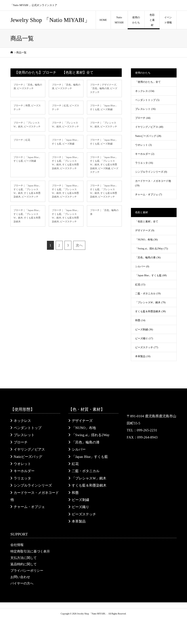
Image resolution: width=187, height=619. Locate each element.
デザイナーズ (82, 421)
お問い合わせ (20, 577)
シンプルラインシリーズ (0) (151, 171)
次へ (79, 245)
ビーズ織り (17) (144, 338)
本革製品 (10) (142, 356)
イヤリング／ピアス (29, 449)
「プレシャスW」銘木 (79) (150, 302)
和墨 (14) (140, 320)
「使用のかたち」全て (148, 82)
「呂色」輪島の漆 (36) (148, 257)
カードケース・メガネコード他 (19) (153, 183)
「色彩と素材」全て (146, 221)
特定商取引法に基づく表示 (30, 551)
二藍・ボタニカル (86, 471)
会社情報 (17, 545)
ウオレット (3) (143, 145)
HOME (103, 20)
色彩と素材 (152, 20)
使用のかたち (136, 20)
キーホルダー (24, 471)
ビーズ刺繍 (80, 500)
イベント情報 (168, 20)
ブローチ (21, 442)
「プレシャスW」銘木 (89, 478)
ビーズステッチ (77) (146, 347)
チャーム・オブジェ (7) (148, 194)
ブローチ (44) (142, 118)
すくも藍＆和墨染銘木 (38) (150, 311)
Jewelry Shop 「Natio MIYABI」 (50, 20)
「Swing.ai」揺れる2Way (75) (151, 248)
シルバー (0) (142, 266)
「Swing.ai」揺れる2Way (91, 435)
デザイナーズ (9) (144, 230)
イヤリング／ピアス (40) (149, 127)
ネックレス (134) (144, 91)
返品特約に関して (23, 564)
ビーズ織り (80, 507)
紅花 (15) (140, 284)
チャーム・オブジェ (29, 507)
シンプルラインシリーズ (33, 485)
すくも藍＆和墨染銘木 (89, 485)
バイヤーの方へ (21, 583)
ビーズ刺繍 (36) (144, 329)
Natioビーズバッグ (28, 457)
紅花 (75, 464)
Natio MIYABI (119, 20)
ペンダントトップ (27, 428)
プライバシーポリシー (26, 570)
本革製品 (79, 521)
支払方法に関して (23, 558)
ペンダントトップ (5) (147, 100)
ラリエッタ (22, 478)
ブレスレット (24, 435)
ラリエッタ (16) (144, 163)
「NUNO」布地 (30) (146, 239)
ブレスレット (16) (145, 109)
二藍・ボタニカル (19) (148, 293)
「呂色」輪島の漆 (86, 442)
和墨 (75, 493)
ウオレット (22, 464)
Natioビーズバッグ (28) (148, 136)
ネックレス (22, 421)
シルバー (79, 449)
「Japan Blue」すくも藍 (90, 457)
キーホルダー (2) (144, 154)
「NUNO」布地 (84, 428)
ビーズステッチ (84, 514)
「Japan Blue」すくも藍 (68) (151, 275)
